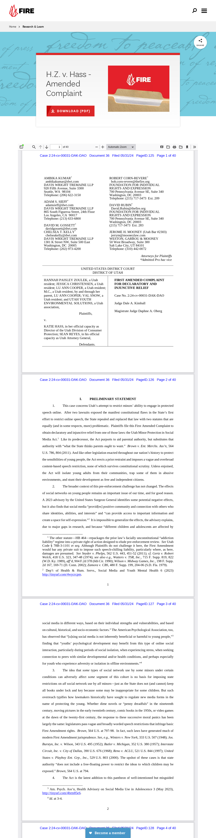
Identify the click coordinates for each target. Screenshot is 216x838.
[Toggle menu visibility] (204, 10)
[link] (22, 10)
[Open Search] (194, 10)
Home (12, 26)
